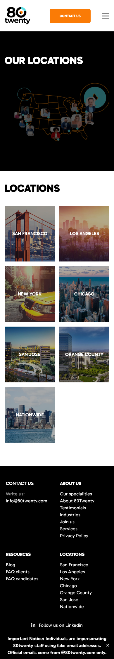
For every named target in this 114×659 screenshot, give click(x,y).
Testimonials (73, 508)
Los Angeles (72, 571)
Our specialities (76, 494)
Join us (67, 521)
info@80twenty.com (26, 501)
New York (70, 578)
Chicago (68, 585)
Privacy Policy (74, 535)
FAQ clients (18, 571)
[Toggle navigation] (105, 15)
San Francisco (74, 564)
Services (68, 528)
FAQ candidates (22, 578)
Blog (10, 564)
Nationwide (72, 606)
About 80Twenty (77, 501)
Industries (70, 514)
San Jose (69, 599)
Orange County (76, 592)
